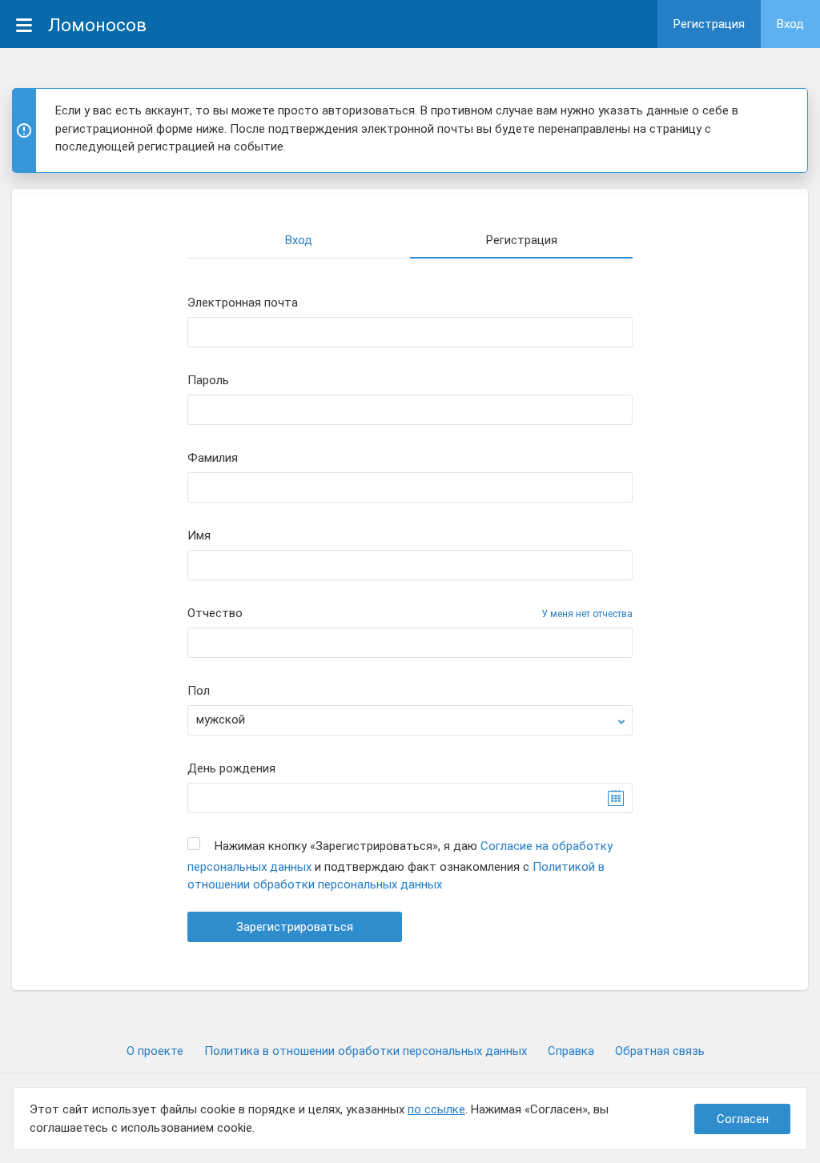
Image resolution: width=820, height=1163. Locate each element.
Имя (199, 536)
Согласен (743, 1119)
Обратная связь (660, 1051)
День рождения (231, 769)
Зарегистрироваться (294, 927)
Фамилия (212, 458)
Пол (198, 691)
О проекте (155, 1051)
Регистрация (709, 24)
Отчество (215, 614)
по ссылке (436, 1109)
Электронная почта (242, 303)
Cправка (571, 1051)
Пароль (208, 381)
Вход (790, 24)
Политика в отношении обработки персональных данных (365, 1051)
